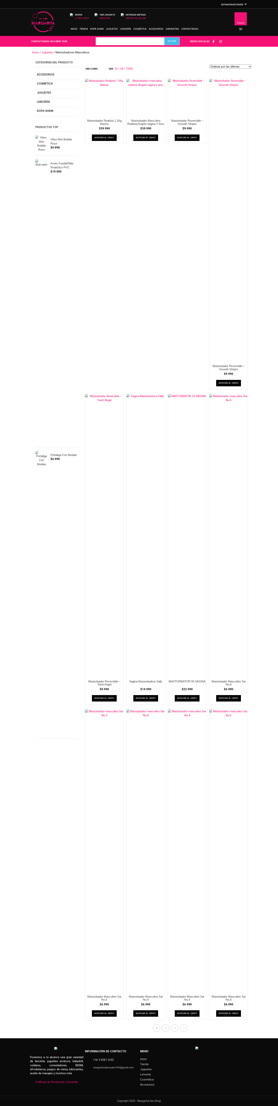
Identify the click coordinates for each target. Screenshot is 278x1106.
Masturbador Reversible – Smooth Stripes (187, 122)
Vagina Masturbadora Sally (145, 681)
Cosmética (140, 28)
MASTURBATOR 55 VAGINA (187, 681)
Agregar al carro (104, 137)
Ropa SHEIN (97, 28)
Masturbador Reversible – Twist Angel (104, 683)
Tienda (84, 28)
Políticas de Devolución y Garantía (57, 1082)
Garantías (172, 28)
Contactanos (189, 28)
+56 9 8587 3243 (58, 41)
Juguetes (112, 28)
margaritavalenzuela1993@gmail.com (113, 1067)
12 (115, 68)
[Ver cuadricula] (100, 68)
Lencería (125, 28)
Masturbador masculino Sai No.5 (104, 998)
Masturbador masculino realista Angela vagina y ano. (145, 122)
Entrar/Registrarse (232, 4)
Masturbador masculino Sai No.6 (228, 683)
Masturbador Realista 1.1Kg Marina (104, 122)
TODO (129, 68)
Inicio (74, 28)
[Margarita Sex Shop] (43, 23)
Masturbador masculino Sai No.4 (146, 998)
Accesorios (156, 28)
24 (121, 68)
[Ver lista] (103, 68)
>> (184, 1028)
